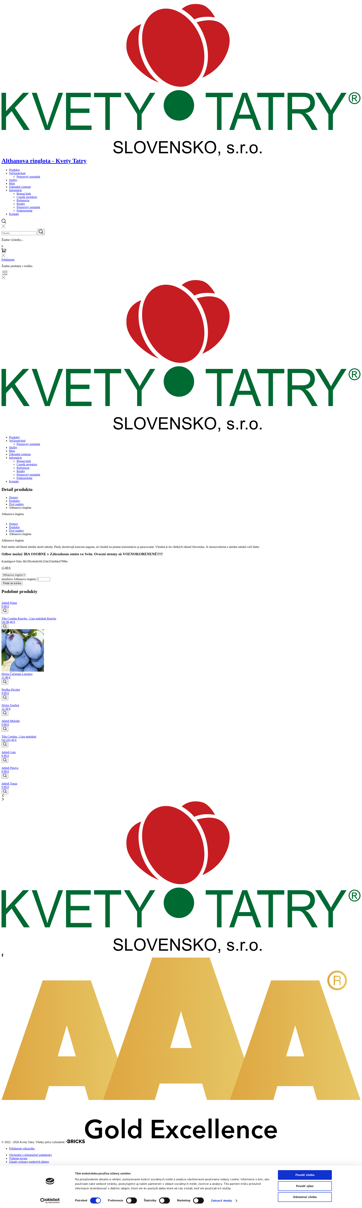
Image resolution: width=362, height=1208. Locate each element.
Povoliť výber (305, 1186)
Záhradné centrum (20, 186)
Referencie (23, 200)
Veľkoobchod (17, 173)
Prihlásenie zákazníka (22, 1148)
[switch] (131, 1200)
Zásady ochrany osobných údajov (29, 1161)
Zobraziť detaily (221, 1200)
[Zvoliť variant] (5, 611)
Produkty (14, 169)
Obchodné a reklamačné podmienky (30, 1155)
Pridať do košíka (12, 583)
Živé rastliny (16, 504)
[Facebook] (2, 955)
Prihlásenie (8, 259)
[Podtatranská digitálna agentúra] (75, 1142)
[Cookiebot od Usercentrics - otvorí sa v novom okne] (50, 1200)
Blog (12, 183)
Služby (13, 180)
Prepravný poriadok (28, 176)
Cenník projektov (27, 197)
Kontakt (14, 214)
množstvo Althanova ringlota (19, 579)
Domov (13, 497)
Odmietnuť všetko (305, 1197)
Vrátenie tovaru (18, 1158)
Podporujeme (24, 210)
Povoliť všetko (304, 1175)
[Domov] (181, 952)
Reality (21, 203)
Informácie (15, 190)
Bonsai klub (24, 193)
